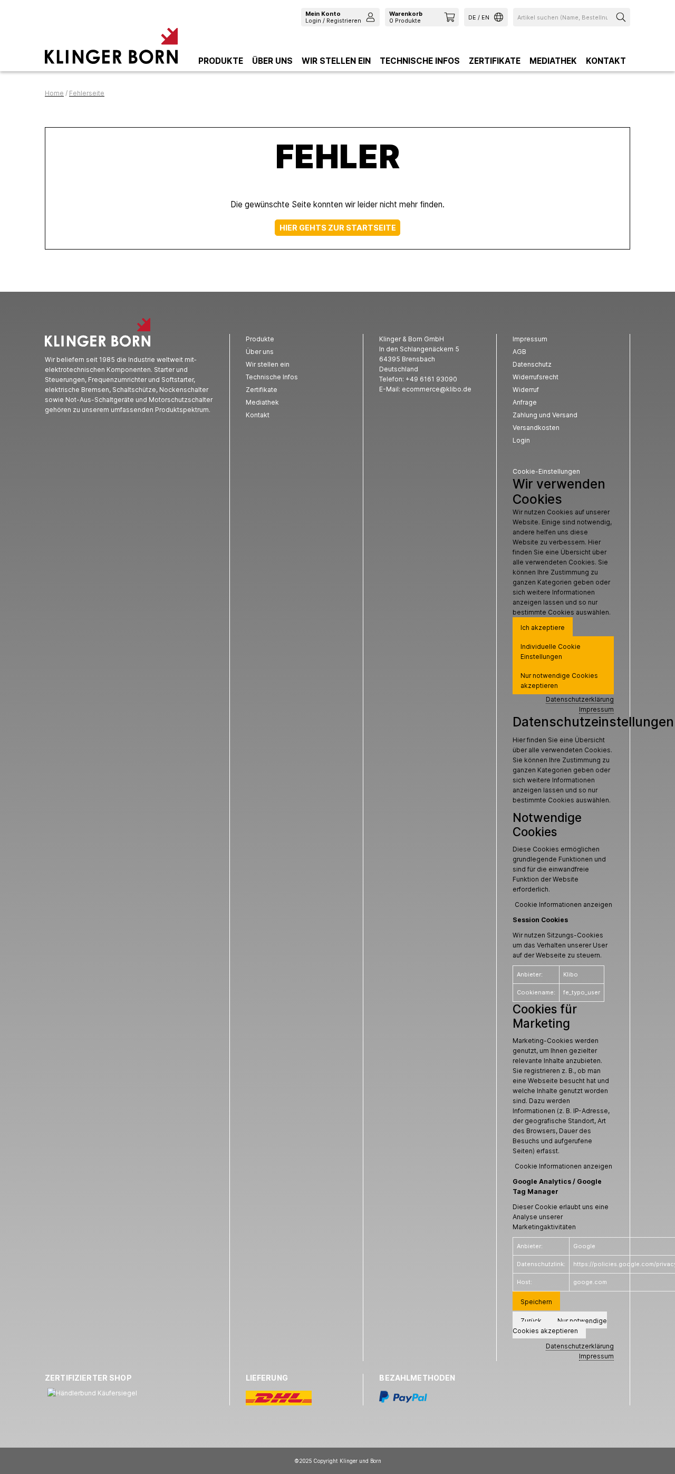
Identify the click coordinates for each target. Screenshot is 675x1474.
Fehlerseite (86, 93)
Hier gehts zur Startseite (337, 227)
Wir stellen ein (336, 61)
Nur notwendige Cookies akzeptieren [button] (559, 681)
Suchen (622, 17)
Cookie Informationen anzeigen (563, 904)
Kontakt (606, 61)
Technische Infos (420, 61)
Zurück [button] (531, 1321)
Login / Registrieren (333, 17)
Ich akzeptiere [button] (542, 627)
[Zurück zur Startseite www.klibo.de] (111, 48)
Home (54, 93)
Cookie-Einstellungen (546, 471)
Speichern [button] (536, 1302)
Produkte (220, 61)
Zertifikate (494, 61)
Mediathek (553, 61)
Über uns (272, 61)
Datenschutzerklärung (580, 699)
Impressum (596, 709)
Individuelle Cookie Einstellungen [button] (550, 652)
